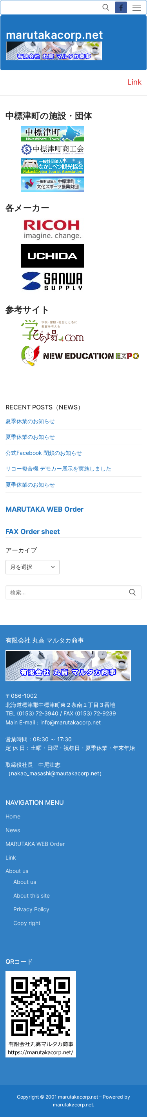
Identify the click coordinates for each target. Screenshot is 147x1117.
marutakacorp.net (54, 35)
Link (10, 857)
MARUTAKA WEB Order (35, 843)
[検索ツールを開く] (105, 7)
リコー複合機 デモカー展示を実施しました (58, 468)
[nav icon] (136, 7)
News (12, 830)
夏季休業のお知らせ (30, 421)
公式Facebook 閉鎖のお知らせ (43, 452)
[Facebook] (121, 8)
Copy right (26, 923)
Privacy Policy (31, 909)
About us (16, 870)
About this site (31, 895)
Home (12, 816)
